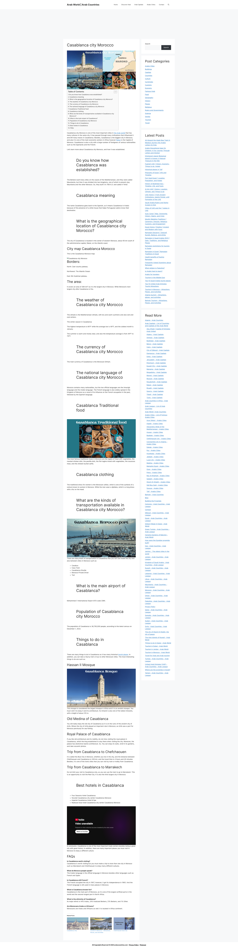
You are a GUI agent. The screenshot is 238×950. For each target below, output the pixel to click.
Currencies (149, 82)
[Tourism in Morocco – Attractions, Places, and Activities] (101, 923)
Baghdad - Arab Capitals (156, 341)
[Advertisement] (119, 23)
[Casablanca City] (77, 923)
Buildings (148, 69)
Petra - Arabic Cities (154, 472)
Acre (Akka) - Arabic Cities (157, 420)
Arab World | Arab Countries (83, 4)
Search (147, 44)
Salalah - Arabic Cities (155, 479)
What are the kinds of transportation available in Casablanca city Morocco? (92, 115)
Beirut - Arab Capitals (155, 344)
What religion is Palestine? (155, 268)
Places (147, 104)
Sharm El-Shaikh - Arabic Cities (158, 482)
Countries (148, 75)
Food (147, 94)
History (147, 101)
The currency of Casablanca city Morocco (84, 104)
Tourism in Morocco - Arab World (157, 652)
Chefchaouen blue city (120, 930)
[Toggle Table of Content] (114, 91)
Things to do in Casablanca (79, 123)
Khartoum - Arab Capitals (156, 363)
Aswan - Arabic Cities (155, 432)
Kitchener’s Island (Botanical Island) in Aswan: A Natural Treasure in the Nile (155, 158)
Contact (161, 4)
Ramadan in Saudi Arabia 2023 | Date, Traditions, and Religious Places (157, 240)
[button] (168, 4)
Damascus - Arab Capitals (156, 353)
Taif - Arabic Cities (154, 491)
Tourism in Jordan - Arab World (156, 649)
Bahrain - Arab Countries (154, 495)
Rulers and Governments (154, 110)
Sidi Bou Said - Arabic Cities (157, 485)
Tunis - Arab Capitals (154, 398)
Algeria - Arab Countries (154, 320)
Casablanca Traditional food (79, 109)
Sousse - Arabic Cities (155, 488)
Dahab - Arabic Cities (155, 447)
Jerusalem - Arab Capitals (156, 360)
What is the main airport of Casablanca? (84, 118)
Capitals (148, 72)
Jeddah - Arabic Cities (155, 457)
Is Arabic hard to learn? (153, 271)
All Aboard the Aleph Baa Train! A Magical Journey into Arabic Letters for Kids (157, 142)
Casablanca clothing (76, 111)
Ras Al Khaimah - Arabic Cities (158, 476)
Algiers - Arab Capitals (155, 334)
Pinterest (143, 945)
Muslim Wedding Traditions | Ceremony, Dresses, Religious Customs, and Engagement (156, 221)
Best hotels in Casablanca (79, 125)
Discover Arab (126, 4)
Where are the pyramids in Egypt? (157, 670)
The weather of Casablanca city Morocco (84, 102)
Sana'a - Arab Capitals (155, 391)
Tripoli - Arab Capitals (155, 394)
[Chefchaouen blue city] (124, 923)
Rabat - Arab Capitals (155, 385)
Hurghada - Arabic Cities (156, 454)
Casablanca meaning (76, 97)
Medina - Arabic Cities (155, 463)
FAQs (72, 128)
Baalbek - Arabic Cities (155, 435)
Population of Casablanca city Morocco (83, 121)
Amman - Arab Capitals (155, 338)
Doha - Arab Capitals (154, 357)
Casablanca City (72, 930)
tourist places (123, 654)
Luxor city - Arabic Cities (156, 460)
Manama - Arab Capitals (156, 369)
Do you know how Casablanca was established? (85, 94)
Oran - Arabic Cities (154, 469)
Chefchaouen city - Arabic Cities (159, 439)
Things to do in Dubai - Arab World (158, 643)
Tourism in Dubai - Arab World (156, 646)
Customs (148, 85)
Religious (148, 107)
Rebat (118, 140)
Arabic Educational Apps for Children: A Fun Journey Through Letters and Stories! (157, 150)
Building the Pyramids (153, 501)
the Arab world (119, 133)
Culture (147, 79)
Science (148, 113)
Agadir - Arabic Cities (155, 424)
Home (116, 4)
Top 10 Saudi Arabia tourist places (158, 281)
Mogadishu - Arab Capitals (157, 372)
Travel (147, 123)
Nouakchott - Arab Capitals (157, 382)
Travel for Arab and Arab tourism (157, 656)
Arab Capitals (138, 4)
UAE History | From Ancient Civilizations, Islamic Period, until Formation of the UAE (157, 197)
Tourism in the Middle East (155, 278)
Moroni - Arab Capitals (155, 375)
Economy (148, 88)
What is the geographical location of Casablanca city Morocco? (91, 99)
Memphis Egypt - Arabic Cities (158, 466)
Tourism (148, 120)
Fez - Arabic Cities (153, 450)
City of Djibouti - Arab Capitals (158, 350)
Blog (146, 498)
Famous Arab (150, 91)
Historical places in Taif (153, 169)
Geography (149, 98)
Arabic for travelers (152, 274)
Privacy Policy (150, 607)
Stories (147, 117)
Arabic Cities (151, 4)
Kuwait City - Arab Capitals (157, 366)
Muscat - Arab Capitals (155, 379)
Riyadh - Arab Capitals (155, 388)
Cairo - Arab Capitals (154, 347)
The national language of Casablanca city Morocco (86, 106)
